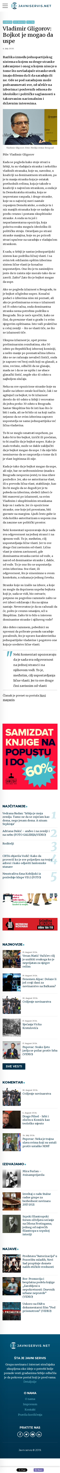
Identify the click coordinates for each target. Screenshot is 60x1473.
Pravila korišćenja (30, 1414)
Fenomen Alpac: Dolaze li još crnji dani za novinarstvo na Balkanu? (39, 982)
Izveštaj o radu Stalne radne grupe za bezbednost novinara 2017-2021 (36, 1199)
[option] (30, 127)
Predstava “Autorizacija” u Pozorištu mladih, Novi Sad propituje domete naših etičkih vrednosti (39, 1261)
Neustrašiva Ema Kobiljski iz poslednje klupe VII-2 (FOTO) (21, 875)
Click (39, 1470)
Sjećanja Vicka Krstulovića (32, 1026)
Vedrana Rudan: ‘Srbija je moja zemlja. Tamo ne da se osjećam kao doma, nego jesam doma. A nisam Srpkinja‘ (26, 819)
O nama (30, 1399)
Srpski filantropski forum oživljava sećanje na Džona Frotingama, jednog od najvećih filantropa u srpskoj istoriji (38, 1225)
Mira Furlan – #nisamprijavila (33, 1173)
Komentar (8, 22)
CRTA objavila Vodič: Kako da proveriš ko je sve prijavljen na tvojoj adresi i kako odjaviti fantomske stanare (27, 861)
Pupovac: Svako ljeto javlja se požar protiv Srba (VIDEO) (39, 1050)
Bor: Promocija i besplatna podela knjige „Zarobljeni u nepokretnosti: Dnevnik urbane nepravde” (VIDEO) (38, 1287)
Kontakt (30, 1409)
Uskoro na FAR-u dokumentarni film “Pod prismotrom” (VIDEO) (38, 1307)
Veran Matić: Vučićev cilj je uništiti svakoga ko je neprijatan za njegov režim (38, 961)
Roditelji (8, 843)
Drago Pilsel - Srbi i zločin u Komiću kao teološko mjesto (36, 1120)
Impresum (30, 1404)
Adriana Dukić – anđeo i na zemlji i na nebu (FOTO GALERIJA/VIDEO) (26, 832)
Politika (30, 22)
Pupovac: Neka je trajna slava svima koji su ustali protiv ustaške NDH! (39, 1142)
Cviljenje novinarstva (36, 1001)
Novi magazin (19, 22)
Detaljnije (30, 1381)
